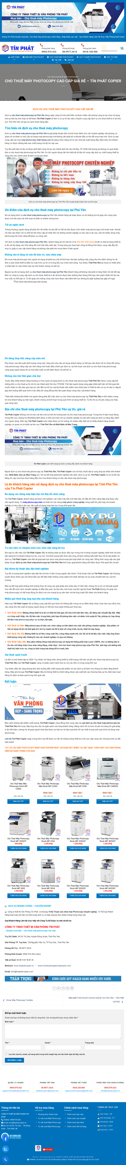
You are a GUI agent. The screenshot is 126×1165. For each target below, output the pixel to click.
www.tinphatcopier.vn (24, 965)
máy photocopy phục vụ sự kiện (29, 619)
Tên (7, 1043)
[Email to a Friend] (63, 988)
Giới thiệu (15, 57)
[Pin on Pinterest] (67, 988)
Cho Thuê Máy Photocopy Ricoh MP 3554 (48, 839)
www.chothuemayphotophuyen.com (54, 965)
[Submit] (112, 48)
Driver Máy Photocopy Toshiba (19, 1000)
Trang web (89, 1043)
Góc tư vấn (112, 57)
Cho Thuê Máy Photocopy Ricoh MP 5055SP (78, 887)
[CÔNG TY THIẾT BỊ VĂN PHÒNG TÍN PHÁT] (18, 48)
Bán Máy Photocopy (34, 57)
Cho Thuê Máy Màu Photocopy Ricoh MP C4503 (18, 786)
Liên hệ (70, 60)
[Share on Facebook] (54, 988)
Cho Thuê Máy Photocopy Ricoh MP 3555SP (78, 839)
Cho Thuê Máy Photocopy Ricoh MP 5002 (18, 887)
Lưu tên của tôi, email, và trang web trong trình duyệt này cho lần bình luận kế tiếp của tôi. (47, 1054)
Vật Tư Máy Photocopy (90, 57)
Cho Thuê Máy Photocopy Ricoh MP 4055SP (108, 839)
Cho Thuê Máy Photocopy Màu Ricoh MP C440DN (108, 785)
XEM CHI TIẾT (18, 801)
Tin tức (58, 60)
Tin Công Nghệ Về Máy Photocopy (63, 77)
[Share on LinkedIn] (72, 988)
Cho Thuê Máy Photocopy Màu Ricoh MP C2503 (48, 785)
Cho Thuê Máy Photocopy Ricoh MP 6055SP (108, 887)
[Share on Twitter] (59, 988)
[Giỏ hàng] (122, 48)
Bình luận (9, 1022)
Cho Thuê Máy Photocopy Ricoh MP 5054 (48, 887)
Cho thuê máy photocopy (61, 57)
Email (48, 1043)
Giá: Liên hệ (18, 796)
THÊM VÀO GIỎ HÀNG (18, 848)
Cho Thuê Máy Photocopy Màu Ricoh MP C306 (78, 785)
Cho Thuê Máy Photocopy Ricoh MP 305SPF (18, 839)
